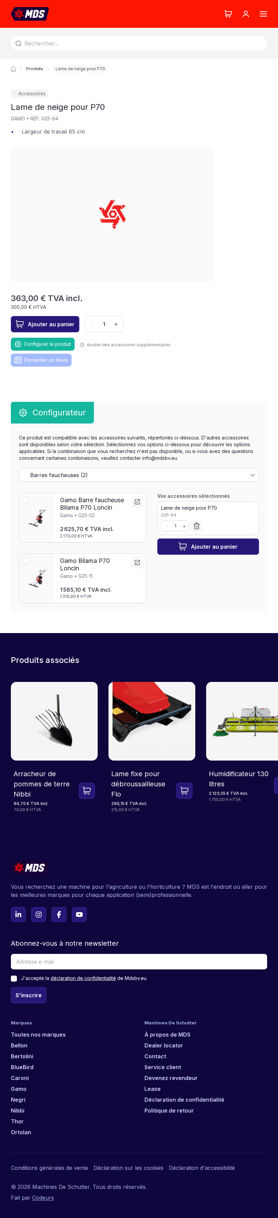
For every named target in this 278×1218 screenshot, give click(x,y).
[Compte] (246, 14)
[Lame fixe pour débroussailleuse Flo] (151, 752)
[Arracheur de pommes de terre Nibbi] (54, 752)
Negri (18, 1099)
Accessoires (32, 93)
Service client (162, 1067)
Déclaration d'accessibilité (202, 1167)
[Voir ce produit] (137, 501)
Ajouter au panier (51, 324)
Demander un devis (46, 360)
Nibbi (17, 1110)
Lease (152, 1088)
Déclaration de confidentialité (184, 1099)
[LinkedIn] (18, 914)
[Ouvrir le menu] (263, 14)
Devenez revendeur (171, 1078)
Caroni (20, 1078)
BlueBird (22, 1067)
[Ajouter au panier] (87, 791)
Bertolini (22, 1056)
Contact (155, 1056)
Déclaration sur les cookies (128, 1167)
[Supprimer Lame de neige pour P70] (196, 525)
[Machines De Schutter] (30, 14)
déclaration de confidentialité (83, 978)
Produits (34, 68)
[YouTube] (79, 914)
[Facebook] (59, 914)
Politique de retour (169, 1110)
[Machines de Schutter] (13, 69)
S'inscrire (29, 995)
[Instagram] (38, 914)
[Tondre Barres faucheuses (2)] (139, 475)
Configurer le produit (47, 344)
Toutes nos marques (38, 1034)
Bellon (19, 1045)
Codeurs (43, 1197)
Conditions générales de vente (49, 1167)
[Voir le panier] (228, 14)
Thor (17, 1121)
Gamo (18, 1088)
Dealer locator (163, 1045)
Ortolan (21, 1132)
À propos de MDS (167, 1034)
